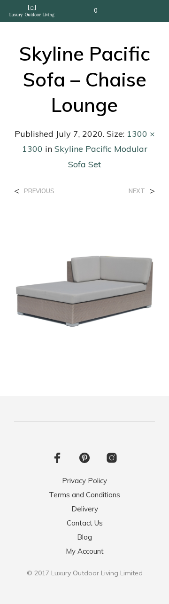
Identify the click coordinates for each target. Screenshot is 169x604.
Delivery (84, 508)
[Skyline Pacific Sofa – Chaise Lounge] (84, 286)
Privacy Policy (84, 480)
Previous (39, 191)
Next (137, 191)
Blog (84, 537)
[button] (89, 11)
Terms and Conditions (84, 494)
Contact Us (85, 522)
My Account (85, 551)
